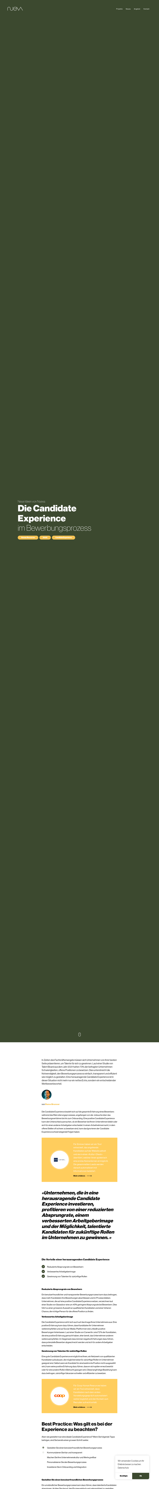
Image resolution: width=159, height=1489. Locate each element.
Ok (141, 1476)
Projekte (119, 9)
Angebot (137, 9)
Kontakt (146, 9)
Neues (128, 9)
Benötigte (124, 1476)
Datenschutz (123, 1468)
